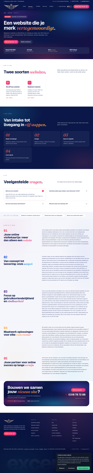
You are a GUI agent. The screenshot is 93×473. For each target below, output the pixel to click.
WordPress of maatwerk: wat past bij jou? (31, 215)
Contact (51, 6)
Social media (55, 430)
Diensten (30, 6)
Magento (33, 433)
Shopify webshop (35, 427)
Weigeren (61, 468)
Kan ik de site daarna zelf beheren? (15, 203)
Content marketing (56, 433)
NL (69, 6)
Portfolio (38, 6)
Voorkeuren (71, 468)
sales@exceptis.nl (85, 449)
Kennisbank (75, 430)
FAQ (73, 435)
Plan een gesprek (10, 42)
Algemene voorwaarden (29, 449)
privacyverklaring (62, 464)
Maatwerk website (35, 425)
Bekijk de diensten (26, 42)
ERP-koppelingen (76, 438)
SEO (53, 422)
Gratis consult (9, 433)
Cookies (41, 449)
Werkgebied (75, 433)
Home (24, 6)
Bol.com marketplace (56, 435)
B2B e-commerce (35, 435)
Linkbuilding (54, 427)
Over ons (45, 6)
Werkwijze (74, 425)
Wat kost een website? (12, 191)
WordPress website (35, 422)
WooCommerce (34, 430)
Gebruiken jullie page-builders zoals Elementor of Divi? (64, 191)
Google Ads (54, 425)
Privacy (37, 449)
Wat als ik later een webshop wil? (58, 203)
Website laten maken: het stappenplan (54, 215)
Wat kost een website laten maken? (75, 215)
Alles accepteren (83, 468)
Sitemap (45, 449)
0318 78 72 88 (76, 394)
